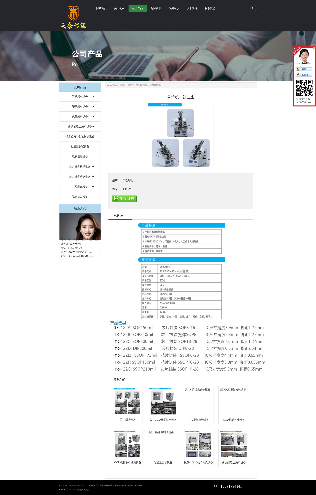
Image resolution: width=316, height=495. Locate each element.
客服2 (305, 74)
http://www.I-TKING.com (80, 256)
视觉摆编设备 (80, 156)
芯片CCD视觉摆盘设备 (163, 419)
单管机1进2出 (156, 85)
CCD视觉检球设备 (234, 419)
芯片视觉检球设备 (80, 166)
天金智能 (77, 489)
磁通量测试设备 (80, 146)
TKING (69, 489)
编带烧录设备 (80, 106)
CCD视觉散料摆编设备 (127, 462)
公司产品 (130, 85)
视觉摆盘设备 (80, 196)
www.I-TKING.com (82, 485)
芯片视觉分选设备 (80, 176)
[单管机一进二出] (181, 136)
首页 (122, 85)
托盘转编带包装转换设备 (80, 136)
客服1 (305, 69)
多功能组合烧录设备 (80, 126)
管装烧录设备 (80, 96)
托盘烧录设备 (80, 116)
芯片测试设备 (80, 186)
